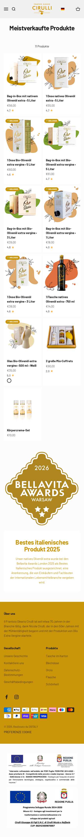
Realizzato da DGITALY (25, 726)
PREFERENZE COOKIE (18, 732)
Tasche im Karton (57, 656)
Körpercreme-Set (18, 430)
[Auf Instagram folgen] (16, 697)
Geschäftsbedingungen (18, 682)
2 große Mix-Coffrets (59, 361)
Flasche (51, 677)
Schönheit (52, 684)
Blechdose (52, 663)
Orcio (49, 670)
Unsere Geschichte (16, 656)
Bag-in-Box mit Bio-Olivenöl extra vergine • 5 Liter (61, 164)
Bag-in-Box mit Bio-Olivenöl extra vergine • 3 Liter (22, 233)
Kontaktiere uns (14, 663)
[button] (62, 9)
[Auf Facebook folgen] (6, 697)
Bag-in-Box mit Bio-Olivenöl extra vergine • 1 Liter (61, 233)
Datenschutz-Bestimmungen (13, 672)
